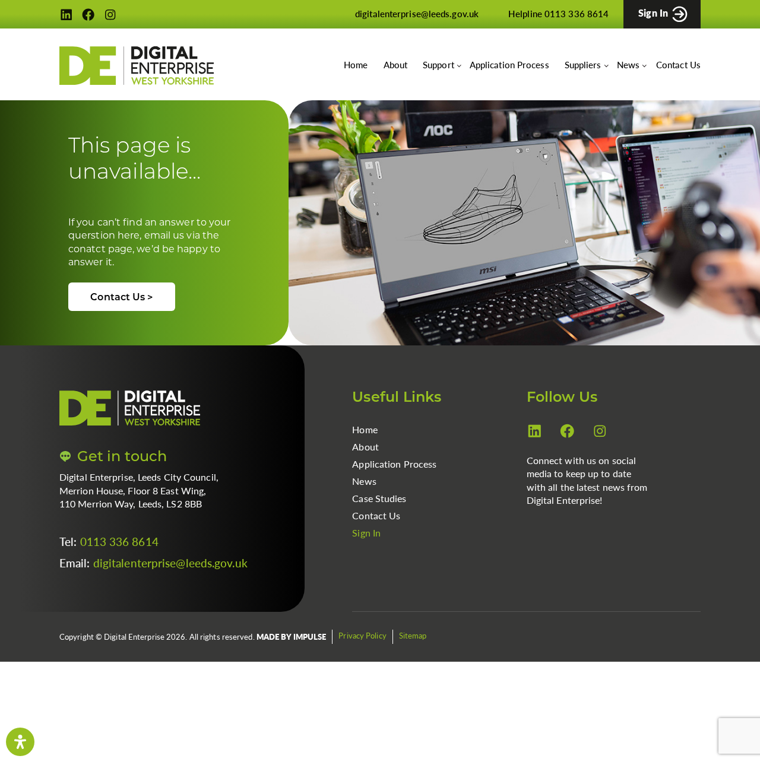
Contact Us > (121, 298)
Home (356, 64)
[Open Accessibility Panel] (20, 742)
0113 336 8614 (119, 542)
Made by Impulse (291, 636)
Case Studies (379, 498)
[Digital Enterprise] (136, 65)
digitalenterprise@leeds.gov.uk (170, 563)
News (364, 481)
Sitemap (413, 635)
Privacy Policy (362, 635)
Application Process (509, 64)
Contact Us (678, 64)
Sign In (366, 532)
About (396, 64)
